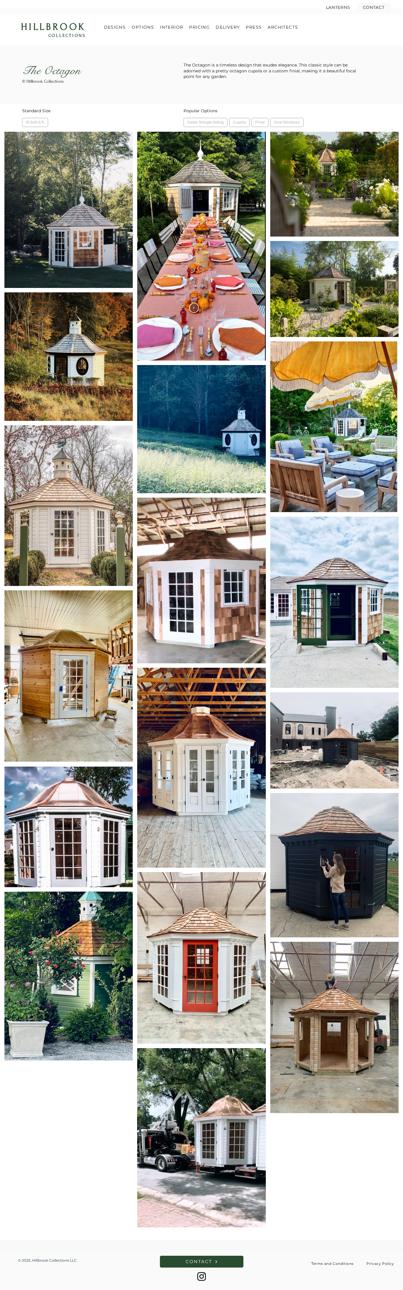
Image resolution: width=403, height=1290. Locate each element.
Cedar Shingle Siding (205, 122)
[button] (374, 7)
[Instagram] (201, 1276)
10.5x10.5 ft (35, 122)
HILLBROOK (53, 27)
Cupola (239, 122)
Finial (260, 122)
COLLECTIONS (67, 35)
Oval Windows (287, 122)
